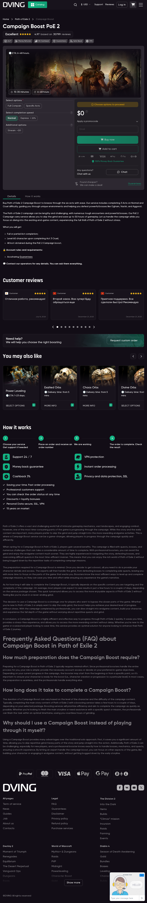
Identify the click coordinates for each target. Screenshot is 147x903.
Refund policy (60, 823)
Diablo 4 (105, 846)
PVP (54, 861)
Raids (103, 828)
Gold (103, 856)
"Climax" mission (109, 819)
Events (104, 838)
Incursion (105, 824)
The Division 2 (107, 799)
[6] (81, 327)
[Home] (14, 4)
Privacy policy (60, 818)
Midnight (57, 866)
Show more (73, 882)
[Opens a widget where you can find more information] (127, 886)
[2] (65, 327)
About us (8, 823)
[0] (57, 327)
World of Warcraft (62, 846)
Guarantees (26, 257)
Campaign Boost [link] (45, 19)
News (6, 809)
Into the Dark (108, 804)
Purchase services (62, 828)
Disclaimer (58, 814)
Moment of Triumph (14, 851)
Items (103, 809)
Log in (122, 4)
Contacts (8, 828)
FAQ (54, 804)
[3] (69, 327)
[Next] (94, 327)
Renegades (10, 856)
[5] (77, 327)
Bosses (104, 866)
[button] (133, 4)
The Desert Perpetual (16, 866)
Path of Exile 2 (22, 19)
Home (6, 19)
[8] (89, 327)
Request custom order (124, 340)
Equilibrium (9, 861)
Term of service (12, 804)
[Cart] (133, 4)
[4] (73, 327)
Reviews (109, 4)
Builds (103, 814)
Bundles (105, 861)
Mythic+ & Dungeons (64, 851)
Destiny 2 (8, 846)
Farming (105, 833)
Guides (7, 814)
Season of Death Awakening (117, 851)
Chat (124, 172)
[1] (61, 327)
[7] (85, 327)
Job (5, 818)
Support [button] (98, 4)
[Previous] (53, 327)
